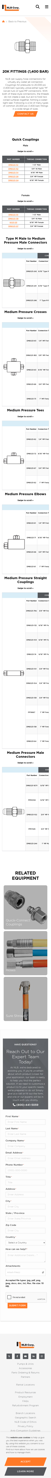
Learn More (26, 1471)
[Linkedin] (33, 1356)
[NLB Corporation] (3, 21)
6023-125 (13, 222)
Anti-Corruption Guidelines (25, 1430)
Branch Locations (25, 1413)
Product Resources (25, 1392)
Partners (25, 1377)
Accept (25, 1461)
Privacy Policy (25, 1426)
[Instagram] (42, 1356)
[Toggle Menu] (46, 7)
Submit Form (17, 1305)
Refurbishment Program (25, 1405)
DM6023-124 (13, 180)
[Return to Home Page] (15, 8)
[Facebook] (17, 1356)
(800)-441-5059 (27, 1104)
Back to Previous (17, 21)
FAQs (25, 1401)
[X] (9, 1356)
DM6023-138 (13, 219)
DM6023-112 (13, 165)
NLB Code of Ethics (26, 1422)
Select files (42, 1272)
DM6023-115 (13, 215)
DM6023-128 (13, 177)
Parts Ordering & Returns (26, 1372)
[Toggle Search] (38, 7)
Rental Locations (25, 1384)
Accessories (25, 1368)
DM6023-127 (13, 226)
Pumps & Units (25, 1364)
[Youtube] (25, 1356)
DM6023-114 (13, 173)
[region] (25, 1455)
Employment (25, 1397)
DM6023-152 (13, 169)
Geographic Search (25, 1417)
